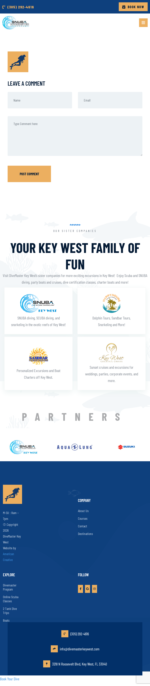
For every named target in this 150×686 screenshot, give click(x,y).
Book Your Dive (9, 678)
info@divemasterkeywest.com (79, 648)
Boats (6, 620)
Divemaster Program (9, 587)
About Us (83, 511)
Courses (83, 518)
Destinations (85, 533)
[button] (143, 22)
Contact (82, 526)
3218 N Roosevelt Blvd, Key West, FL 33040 (79, 664)
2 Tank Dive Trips (10, 610)
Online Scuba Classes (10, 599)
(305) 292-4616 (79, 633)
